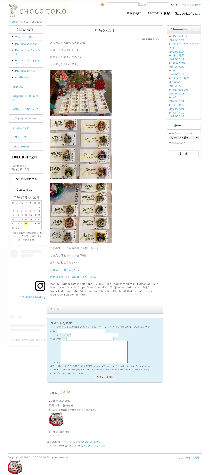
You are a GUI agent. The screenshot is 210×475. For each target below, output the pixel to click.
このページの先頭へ (190, 457)
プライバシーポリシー (24, 118)
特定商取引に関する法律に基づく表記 (73, 276)
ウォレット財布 (24, 37)
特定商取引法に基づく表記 (25, 98)
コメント (55, 362)
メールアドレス (59, 335)
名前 (53, 331)
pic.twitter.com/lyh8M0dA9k (82, 442)
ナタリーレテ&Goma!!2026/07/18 (179, 82)
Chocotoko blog (21, 146)
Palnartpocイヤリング (27, 52)
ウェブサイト (58, 338)
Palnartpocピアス (26, 43)
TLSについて (19, 137)
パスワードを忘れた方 (191, 5)
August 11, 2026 (95, 445)
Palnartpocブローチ (27, 70)
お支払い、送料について (65, 269)
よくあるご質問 (21, 128)
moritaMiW (22, 77)
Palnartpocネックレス (27, 62)
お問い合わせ (20, 87)
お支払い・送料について (25, 109)
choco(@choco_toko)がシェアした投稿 (40, 339)
